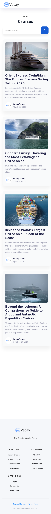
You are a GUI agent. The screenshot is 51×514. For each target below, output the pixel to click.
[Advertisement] (25, 385)
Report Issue (14, 490)
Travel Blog (36, 459)
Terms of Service (19, 504)
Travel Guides (14, 464)
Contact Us (14, 486)
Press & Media (37, 468)
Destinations (14, 468)
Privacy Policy (33, 504)
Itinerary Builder (14, 459)
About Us (37, 455)
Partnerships (37, 464)
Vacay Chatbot (14, 455)
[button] (46, 4)
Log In (14, 481)
